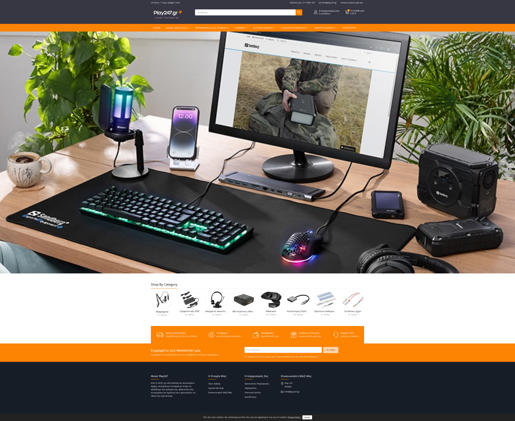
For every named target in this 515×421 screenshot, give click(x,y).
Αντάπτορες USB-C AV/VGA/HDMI (305, 311)
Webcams (271, 311)
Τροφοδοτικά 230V (189, 311)
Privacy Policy (294, 417)
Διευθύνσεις (250, 397)
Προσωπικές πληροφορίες (257, 383)
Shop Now (162, 315)
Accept (307, 417)
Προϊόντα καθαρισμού (326, 311)
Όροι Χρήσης (214, 383)
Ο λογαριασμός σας (256, 376)
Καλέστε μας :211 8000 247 (302, 2)
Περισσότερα (349, 27)
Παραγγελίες (250, 388)
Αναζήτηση (299, 12)
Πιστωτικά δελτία (253, 392)
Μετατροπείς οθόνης (244, 311)
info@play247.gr (329, 2)
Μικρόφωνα (162, 311)
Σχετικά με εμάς (216, 388)
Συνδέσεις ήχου (352, 311)
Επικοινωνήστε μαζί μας (352, 2)
